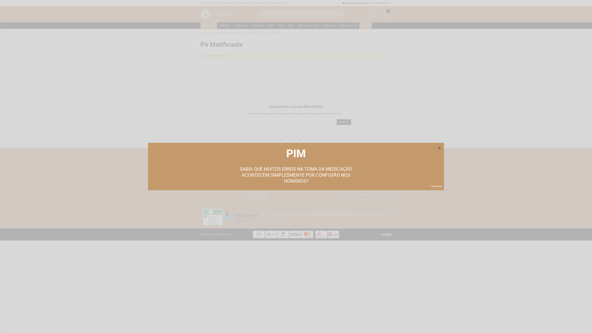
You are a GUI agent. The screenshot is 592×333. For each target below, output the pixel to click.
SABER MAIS (436, 186)
